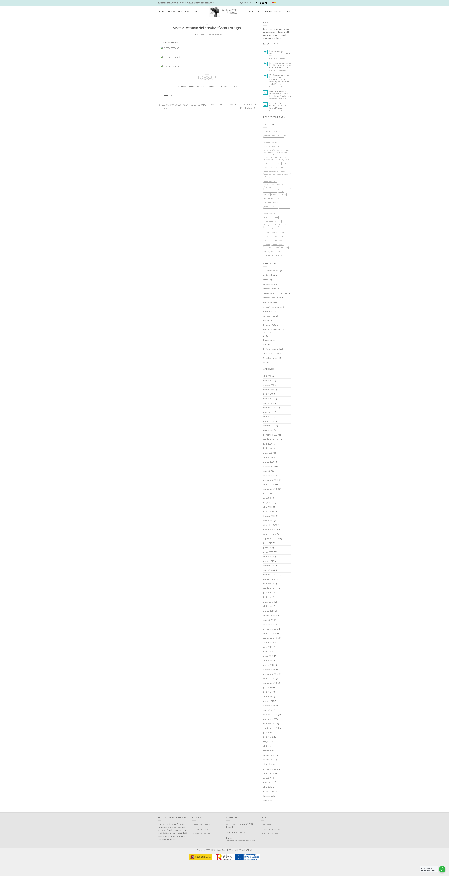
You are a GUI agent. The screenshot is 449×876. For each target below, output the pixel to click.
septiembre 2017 (271, 588)
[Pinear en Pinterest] (211, 78)
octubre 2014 (269, 724)
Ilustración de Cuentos (202, 834)
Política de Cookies (269, 834)
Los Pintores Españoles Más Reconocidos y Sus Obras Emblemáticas (280, 65)
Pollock (280, 252)
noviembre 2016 (270, 629)
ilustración (268, 236)
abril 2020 (268, 457)
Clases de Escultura (201, 825)
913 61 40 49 (241, 832)
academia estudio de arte (273, 139)
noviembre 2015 (270, 674)
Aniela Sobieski (269, 146)
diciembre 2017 (270, 575)
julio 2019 (267, 493)
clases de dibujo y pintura (273, 167)
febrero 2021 (269, 426)
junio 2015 (268, 692)
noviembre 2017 (270, 579)
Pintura (170, 12)
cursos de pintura (270, 191)
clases (285, 163)
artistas (266, 163)
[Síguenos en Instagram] (260, 3)
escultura (281, 198)
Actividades (268, 275)
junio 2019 (268, 498)
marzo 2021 (268, 421)
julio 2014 (267, 733)
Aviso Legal (266, 825)
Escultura (182, 12)
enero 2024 (268, 390)
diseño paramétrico (278, 195)
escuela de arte (269, 198)
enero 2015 (268, 710)
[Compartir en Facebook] (199, 78)
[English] (273, 3)
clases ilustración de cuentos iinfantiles (274, 186)
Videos (266, 362)
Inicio (161, 12)
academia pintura (270, 143)
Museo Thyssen (277, 244)
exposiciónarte (269, 213)
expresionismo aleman (272, 221)
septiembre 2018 (271, 539)
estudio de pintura (270, 210)
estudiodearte (269, 206)
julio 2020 (268, 444)
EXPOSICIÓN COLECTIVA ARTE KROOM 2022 (277, 105)
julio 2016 (267, 647)
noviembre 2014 (270, 719)
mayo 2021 (268, 412)
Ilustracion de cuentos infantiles (273, 331)
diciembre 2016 (270, 624)
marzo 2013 (268, 791)
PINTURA (284, 248)
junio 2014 (268, 737)
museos (267, 244)
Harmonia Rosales (270, 229)
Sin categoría (269, 353)
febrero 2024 (269, 385)
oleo (277, 248)
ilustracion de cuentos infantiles (275, 232)
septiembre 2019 (271, 489)
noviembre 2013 (270, 769)
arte (278, 146)
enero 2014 (268, 760)
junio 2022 (268, 394)
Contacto (279, 12)
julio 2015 (267, 688)
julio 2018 (267, 543)
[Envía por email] (207, 78)
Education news (270, 302)
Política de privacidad (271, 829)
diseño (266, 195)
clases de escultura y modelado (275, 171)
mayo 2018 (268, 552)
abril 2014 (267, 746)
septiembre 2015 (271, 683)
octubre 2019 (269, 484)
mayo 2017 (268, 602)
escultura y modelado (272, 202)
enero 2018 (268, 570)
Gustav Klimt (283, 225)
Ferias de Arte (269, 325)
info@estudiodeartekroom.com (241, 841)
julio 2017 (267, 593)
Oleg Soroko (268, 248)
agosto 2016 (268, 642)
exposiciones (285, 210)
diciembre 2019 (270, 475)
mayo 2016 (268, 656)
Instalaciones (269, 340)
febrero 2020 (269, 466)
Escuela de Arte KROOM (260, 12)
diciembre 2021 (270, 408)
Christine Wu (276, 163)
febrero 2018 (269, 566)
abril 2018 (267, 557)
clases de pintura (270, 181)
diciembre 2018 (270, 525)
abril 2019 (267, 507)
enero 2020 (268, 471)
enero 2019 (268, 521)
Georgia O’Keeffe (270, 225)
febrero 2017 (269, 615)
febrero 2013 (269, 796)
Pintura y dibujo (270, 349)
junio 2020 (268, 448)
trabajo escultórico (282, 255)
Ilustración (197, 12)
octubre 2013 (269, 773)
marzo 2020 (269, 462)
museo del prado (281, 240)
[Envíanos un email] (263, 3)
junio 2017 (268, 597)
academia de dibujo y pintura (275, 135)
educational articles (272, 307)
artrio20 (267, 280)
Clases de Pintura (200, 829)
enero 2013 (268, 800)
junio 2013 (268, 778)
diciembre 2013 (270, 764)
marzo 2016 (268, 665)
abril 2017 (267, 606)
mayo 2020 (268, 453)
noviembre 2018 (270, 530)
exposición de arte (271, 217)
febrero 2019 (269, 516)
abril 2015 (267, 697)
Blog (288, 12)
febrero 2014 (269, 755)
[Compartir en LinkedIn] (215, 78)
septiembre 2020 (271, 439)
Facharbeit (268, 320)
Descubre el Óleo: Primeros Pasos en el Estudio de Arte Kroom (280, 93)
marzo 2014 (268, 751)
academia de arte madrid (273, 131)
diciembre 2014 (270, 715)
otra (207, 24)
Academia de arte (271, 271)
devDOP (220, 35)
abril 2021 (267, 417)
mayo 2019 (268, 503)
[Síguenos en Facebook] (256, 3)
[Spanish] (275, 3)
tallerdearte (268, 255)
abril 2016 (267, 660)
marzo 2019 (268, 512)
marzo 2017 (268, 611)
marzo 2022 (268, 399)
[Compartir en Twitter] (203, 78)
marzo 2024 (269, 381)
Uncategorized (270, 358)
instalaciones (278, 236)
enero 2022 (268, 403)
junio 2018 (268, 548)
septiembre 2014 (271, 728)
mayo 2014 (268, 742)
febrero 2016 (269, 670)
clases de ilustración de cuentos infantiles (276, 176)
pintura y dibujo (269, 252)
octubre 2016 (269, 633)
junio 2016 (268, 651)
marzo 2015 (268, 701)
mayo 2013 (268, 782)
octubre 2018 (269, 534)
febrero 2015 (269, 706)
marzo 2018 (268, 561)
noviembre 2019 (270, 480)
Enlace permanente (229, 86)
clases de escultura (272, 298)
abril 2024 (268, 376)
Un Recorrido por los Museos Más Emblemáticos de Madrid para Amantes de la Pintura (279, 79)
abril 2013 (267, 787)
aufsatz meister (270, 284)
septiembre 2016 (271, 638)
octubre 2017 (269, 584)
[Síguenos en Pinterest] (266, 3)
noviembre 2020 (271, 435)
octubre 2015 (269, 679)
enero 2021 (268, 430)
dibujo (281, 191)
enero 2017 (268, 620)
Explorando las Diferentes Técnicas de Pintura (279, 53)
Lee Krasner (268, 240)
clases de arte (269, 289)
